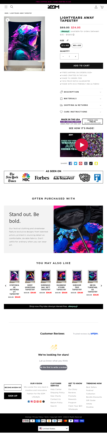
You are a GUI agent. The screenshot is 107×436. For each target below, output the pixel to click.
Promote (72, 396)
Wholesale (73, 409)
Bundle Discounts (94, 397)
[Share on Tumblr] (86, 163)
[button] (6, 7)
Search (53, 406)
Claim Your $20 (75, 406)
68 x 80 (77, 45)
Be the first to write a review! (53, 367)
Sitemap (28, 417)
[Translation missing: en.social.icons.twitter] (76, 163)
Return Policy (56, 402)
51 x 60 (65, 45)
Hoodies (90, 407)
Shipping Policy (57, 392)
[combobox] (53, 428)
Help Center (56, 389)
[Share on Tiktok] (91, 163)
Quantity (65, 51)
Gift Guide (91, 400)
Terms (46, 417)
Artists (89, 404)
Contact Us (55, 399)
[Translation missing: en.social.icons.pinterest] (81, 163)
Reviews (72, 392)
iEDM (6, 13)
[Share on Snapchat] (96, 163)
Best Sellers (91, 387)
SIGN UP (12, 396)
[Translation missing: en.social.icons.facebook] (71, 163)
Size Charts (55, 396)
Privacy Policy (38, 417)
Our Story (72, 389)
